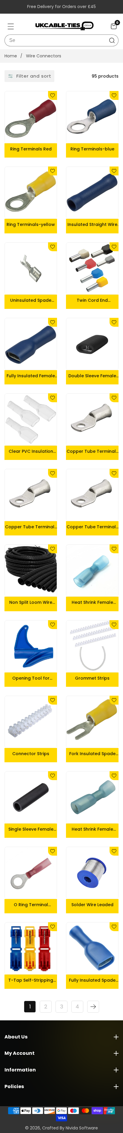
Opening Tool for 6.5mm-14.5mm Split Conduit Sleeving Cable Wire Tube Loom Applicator (30, 678)
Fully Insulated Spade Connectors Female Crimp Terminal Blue (92, 980)
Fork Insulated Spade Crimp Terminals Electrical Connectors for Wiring (92, 753)
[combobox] (61, 40)
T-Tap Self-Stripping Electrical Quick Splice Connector (31, 980)
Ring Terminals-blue (92, 149)
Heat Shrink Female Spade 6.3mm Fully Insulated (92, 829)
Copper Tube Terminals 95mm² (31, 526)
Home (10, 56)
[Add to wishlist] (52, 95)
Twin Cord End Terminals (92, 300)
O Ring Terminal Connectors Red (31, 904)
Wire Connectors (43, 56)
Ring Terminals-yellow (31, 224)
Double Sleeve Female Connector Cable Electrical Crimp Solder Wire (92, 375)
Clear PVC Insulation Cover (31, 451)
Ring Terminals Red (31, 149)
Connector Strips (30, 753)
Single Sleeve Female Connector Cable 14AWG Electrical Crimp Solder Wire (30, 829)
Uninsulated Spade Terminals (30, 300)
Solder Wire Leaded (92, 904)
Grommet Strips (92, 678)
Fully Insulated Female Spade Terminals (31, 375)
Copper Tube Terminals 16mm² (92, 526)
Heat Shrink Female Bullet (92, 602)
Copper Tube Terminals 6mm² (92, 451)
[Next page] (93, 1007)
